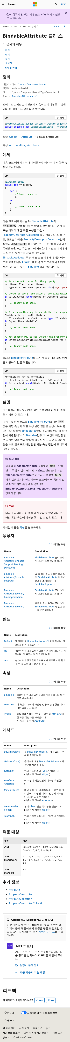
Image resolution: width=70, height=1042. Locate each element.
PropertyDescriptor (21, 894)
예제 (7, 54)
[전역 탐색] (3, 4)
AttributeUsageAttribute (24, 145)
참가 (48, 1028)
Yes (34, 430)
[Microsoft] (35, 4)
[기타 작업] (64, 26)
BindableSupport (44, 584)
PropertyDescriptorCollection (21, 235)
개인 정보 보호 (10, 1032)
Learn (6, 26)
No (44, 435)
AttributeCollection (20, 899)
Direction (9, 704)
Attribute (27, 136)
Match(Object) (11, 789)
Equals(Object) (12, 751)
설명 (7, 58)
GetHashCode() (12, 761)
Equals (26, 262)
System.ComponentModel (32, 84)
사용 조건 (57, 1032)
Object (13, 136)
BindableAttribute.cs (23, 96)
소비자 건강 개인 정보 (35, 1032)
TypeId (8, 713)
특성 (22, 527)
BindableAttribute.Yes (19, 488)
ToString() (9, 815)
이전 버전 (24, 1028)
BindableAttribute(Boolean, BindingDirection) (14, 594)
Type (44, 770)
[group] (35, 125)
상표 (5, 1037)
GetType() (9, 770)
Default (8, 641)
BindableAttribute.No (48, 488)
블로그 (36, 1028)
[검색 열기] (56, 4)
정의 (7, 50)
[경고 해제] (66, 12)
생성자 (8, 63)
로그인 (64, 4)
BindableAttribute (43, 221)
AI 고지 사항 (9, 1028)
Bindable (33, 266)
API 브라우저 (29, 26)
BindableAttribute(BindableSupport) (14, 577)
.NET (15, 26)
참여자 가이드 (47, 931)
